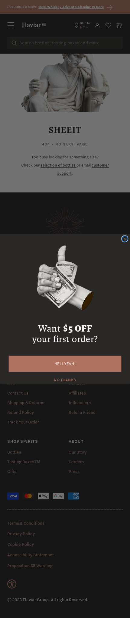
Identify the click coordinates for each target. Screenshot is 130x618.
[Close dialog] (125, 239)
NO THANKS (65, 379)
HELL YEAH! (65, 363)
